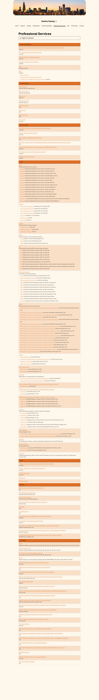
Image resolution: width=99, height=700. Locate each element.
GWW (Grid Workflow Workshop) (27, 661)
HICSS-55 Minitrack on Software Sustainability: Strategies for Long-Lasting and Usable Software (37, 337)
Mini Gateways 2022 (24, 217)
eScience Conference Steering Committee (28, 133)
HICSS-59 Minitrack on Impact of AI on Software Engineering (31, 317)
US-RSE (21, 223)
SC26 (21, 250)
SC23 (21, 257)
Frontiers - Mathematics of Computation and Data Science (32, 468)
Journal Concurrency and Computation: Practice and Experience (33, 502)
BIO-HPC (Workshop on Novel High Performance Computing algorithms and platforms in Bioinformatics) (42, 591)
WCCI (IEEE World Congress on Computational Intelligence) (33, 643)
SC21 (21, 261)
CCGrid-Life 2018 (23, 419)
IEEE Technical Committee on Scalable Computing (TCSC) (30, 77)
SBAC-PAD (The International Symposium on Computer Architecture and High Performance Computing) (42, 605)
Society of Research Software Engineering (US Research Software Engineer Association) (39, 384)
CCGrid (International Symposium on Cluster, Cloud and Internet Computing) (36, 572)
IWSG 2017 (22, 189)
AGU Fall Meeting (23, 430)
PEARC (21, 235)
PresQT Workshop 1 (24, 450)
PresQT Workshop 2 (24, 447)
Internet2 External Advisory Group (26, 156)
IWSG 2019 (22, 184)
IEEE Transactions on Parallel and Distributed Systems (31, 488)
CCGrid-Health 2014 (24, 426)
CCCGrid (21, 409)
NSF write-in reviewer (24, 91)
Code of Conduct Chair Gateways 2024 (27, 210)
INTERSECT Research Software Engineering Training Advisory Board (35, 128)
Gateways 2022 (23, 215)
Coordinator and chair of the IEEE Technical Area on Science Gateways (33, 79)
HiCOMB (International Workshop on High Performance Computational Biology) (37, 595)
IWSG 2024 (22, 173)
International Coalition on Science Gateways (29, 62)
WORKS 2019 (22, 399)
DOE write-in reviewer (24, 100)
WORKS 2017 (22, 403)
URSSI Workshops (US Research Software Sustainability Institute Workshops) (36, 389)
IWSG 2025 (22, 171)
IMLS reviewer (22, 110)
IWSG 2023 (22, 175)
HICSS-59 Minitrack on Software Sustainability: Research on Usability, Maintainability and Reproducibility (39, 314)
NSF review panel (23, 86)
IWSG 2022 (22, 178)
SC (19, 246)
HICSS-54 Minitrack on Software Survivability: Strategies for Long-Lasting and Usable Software (37, 342)
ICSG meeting (22, 300)
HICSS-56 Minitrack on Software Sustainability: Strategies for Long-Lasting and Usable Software (37, 333)
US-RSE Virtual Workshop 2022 (26, 229)
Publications (36, 26)
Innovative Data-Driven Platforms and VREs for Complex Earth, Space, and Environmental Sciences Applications (40, 433)
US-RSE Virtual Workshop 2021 (26, 231)
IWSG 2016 (22, 191)
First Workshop (23, 393)
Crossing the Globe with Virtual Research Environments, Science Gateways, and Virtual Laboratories (38, 436)
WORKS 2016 (22, 406)
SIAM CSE (21, 375)
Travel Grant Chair (23, 413)
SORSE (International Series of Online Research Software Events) (33, 562)
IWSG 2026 (22, 168)
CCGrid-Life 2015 (23, 424)
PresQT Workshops (23, 444)
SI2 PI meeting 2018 (24, 371)
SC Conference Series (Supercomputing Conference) (30, 553)
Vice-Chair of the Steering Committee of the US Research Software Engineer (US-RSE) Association (41, 47)
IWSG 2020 (22, 182)
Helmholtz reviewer (23, 115)
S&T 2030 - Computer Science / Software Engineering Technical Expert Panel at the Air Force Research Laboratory (44, 142)
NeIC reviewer (22, 119)
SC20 (21, 266)
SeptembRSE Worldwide (24, 386)
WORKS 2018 (22, 401)
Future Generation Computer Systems (27, 492)
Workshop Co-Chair (23, 422)
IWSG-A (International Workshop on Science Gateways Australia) (33, 619)
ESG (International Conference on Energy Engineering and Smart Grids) (35, 628)
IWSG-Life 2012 (23, 198)
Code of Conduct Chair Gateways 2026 (27, 206)
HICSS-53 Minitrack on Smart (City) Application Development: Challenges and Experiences (36, 344)
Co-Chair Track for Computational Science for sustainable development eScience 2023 (35, 359)
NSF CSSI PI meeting (24, 367)
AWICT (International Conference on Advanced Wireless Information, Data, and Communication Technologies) (44, 638)
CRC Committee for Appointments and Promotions (30, 137)
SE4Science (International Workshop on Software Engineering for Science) (35, 614)
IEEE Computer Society (24, 74)
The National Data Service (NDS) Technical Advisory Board (32, 152)
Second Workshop (23, 391)
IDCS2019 (21, 439)
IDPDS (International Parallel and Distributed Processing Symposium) (34, 567)
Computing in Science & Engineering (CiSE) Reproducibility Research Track (36, 463)
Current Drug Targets (24, 511)
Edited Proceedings (23, 481)
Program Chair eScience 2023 (25, 357)
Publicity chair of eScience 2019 (26, 363)
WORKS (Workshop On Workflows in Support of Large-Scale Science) (35, 600)
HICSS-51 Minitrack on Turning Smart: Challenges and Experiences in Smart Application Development (38, 349)
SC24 (21, 254)
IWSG (20, 165)
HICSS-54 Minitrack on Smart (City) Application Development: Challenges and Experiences (36, 340)
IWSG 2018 (22, 187)
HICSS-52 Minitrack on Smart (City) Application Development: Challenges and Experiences (36, 347)
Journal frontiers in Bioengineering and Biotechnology (31, 521)
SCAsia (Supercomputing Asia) (26, 581)
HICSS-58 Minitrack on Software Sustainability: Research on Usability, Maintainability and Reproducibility (39, 319)
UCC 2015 (21, 453)
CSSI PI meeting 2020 (24, 369)
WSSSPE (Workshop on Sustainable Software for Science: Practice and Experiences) (38, 609)
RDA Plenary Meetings (24, 272)
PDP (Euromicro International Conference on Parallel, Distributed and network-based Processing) (40, 576)
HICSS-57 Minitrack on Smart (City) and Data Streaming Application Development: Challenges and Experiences (40, 326)
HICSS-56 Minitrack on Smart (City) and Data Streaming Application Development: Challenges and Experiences (40, 330)
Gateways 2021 (23, 220)
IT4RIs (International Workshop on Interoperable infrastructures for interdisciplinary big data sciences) (42, 647)
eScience (21, 355)
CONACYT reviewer (23, 105)
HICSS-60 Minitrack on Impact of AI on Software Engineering (31, 312)
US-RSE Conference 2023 (25, 227)
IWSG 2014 (22, 196)
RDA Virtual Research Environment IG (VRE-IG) (30, 52)
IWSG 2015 (22, 194)
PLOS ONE (21, 506)
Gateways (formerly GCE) (25, 548)
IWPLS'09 (22, 201)
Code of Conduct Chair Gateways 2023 (27, 213)
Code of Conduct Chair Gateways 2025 (27, 208)
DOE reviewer (22, 96)
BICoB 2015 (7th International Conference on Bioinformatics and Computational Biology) (39, 525)
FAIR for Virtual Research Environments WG (28, 278)
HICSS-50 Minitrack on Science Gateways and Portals (30, 351)
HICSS (20, 304)
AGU (20, 66)
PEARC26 (22, 238)
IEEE (20, 71)
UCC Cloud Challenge (24, 624)
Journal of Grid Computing (25, 497)
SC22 (21, 259)
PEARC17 (22, 243)
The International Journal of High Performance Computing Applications (35, 516)
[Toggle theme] (56, 21)
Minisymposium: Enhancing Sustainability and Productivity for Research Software (35, 378)
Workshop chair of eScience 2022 (26, 361)
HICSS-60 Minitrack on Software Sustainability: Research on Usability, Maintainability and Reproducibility (39, 307)
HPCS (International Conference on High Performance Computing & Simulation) (37, 586)
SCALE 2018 (22, 417)
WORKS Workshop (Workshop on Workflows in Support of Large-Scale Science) (37, 397)
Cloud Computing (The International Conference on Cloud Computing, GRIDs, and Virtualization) (41, 633)
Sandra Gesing (48, 21)
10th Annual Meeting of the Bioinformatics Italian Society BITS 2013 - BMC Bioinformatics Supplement (42, 530)
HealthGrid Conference (24, 652)
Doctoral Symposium (24, 415)
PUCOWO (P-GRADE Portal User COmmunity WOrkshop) (32, 657)
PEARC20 (22, 241)
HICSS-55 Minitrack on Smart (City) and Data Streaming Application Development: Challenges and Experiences (40, 335)
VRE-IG (21, 275)
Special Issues (22, 478)
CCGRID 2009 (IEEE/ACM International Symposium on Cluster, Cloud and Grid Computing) (40, 535)
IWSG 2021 (22, 180)
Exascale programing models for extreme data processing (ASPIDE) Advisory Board (38, 147)
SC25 (21, 252)
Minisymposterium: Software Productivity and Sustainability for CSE (32, 380)
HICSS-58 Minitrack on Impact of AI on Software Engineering (31, 324)
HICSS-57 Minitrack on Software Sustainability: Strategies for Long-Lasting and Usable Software (37, 328)
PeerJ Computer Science (24, 473)
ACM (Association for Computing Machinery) (29, 57)
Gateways (21, 204)
